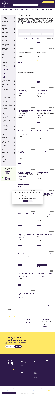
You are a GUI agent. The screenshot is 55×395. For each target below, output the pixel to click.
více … (4, 121)
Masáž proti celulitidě (23, 70)
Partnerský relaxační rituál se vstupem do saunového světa (43, 214)
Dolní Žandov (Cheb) (22, 156)
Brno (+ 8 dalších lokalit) (22, 54)
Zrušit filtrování (51, 35)
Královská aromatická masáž (25, 130)
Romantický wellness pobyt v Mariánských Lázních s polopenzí (25, 173)
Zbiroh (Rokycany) (40, 115)
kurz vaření (19, 22)
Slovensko (47, 362)
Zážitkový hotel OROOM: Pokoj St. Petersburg (26, 214)
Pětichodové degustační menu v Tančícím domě (44, 131)
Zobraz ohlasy (27, 322)
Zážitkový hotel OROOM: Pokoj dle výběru (26, 294)
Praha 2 (39, 54)
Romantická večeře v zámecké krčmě (44, 111)
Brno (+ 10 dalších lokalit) (41, 93)
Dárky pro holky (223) (29, 26)
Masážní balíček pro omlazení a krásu (25, 254)
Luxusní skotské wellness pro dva (26, 234)
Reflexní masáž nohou (42, 90)
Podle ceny (44, 32)
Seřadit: (19, 38)
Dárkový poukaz (34, 9)
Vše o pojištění (45, 326)
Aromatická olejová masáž (43, 151)
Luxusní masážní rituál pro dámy (25, 273)
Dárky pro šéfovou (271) (22, 26)
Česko (47, 360)
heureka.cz (10, 326)
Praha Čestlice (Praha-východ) (42, 218)
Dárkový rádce (42, 9)
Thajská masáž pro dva (23, 51)
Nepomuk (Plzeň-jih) (22, 115)
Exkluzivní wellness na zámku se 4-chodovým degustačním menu (45, 194)
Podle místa (21, 32)
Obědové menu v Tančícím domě (44, 51)
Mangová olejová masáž (42, 172)
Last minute (50, 9)
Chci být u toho (18, 346)
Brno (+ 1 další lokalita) (22, 297)
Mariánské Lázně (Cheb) (22, 176)
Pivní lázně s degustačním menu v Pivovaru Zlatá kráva (26, 111)
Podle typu (32, 32)
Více (39, 23)
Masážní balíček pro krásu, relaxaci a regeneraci (45, 254)
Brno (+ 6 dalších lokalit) (41, 176)
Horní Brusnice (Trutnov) (41, 276)
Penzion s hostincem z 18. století (44, 273)
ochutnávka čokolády (26, 22)
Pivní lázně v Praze (22, 90)
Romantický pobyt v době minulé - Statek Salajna (26, 152)
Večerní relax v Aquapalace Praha (44, 234)
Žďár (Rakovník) (21, 237)
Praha (39, 198)
